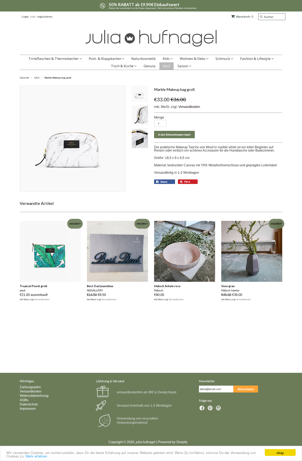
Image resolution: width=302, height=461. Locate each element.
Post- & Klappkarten (105, 58)
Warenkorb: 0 (244, 16)
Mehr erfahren (36, 456)
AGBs (24, 400)
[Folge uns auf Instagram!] (219, 409)
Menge (159, 117)
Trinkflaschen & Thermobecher (54, 58)
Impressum (28, 408)
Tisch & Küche (122, 66)
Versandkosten (189, 106)
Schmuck (223, 58)
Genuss (150, 66)
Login (25, 16)
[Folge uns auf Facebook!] (202, 409)
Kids (167, 58)
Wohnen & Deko (193, 58)
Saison (183, 66)
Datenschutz (29, 404)
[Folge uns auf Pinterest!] (211, 409)
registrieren (44, 16)
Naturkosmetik (143, 58)
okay (280, 452)
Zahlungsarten (30, 387)
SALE (167, 66)
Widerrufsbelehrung (34, 395)
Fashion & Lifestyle (255, 58)
